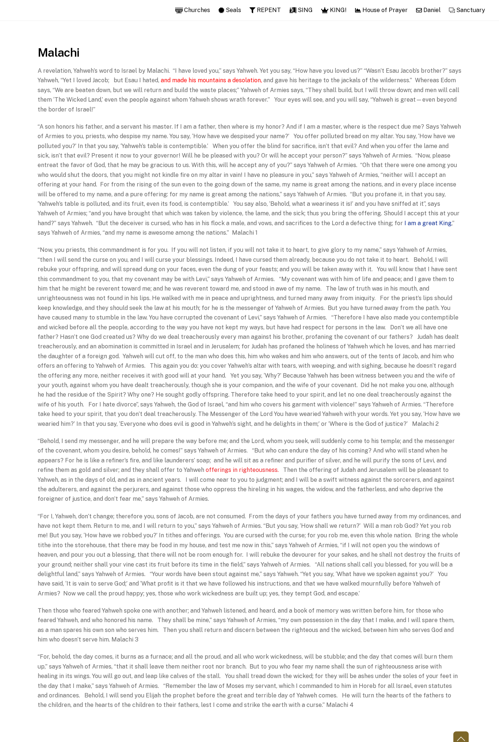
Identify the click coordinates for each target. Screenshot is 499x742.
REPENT (268, 10)
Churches (196, 10)
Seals (232, 10)
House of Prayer (384, 10)
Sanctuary (470, 10)
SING (304, 10)
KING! (337, 10)
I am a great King (428, 223)
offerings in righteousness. (242, 469)
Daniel (431, 10)
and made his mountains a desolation (211, 80)
